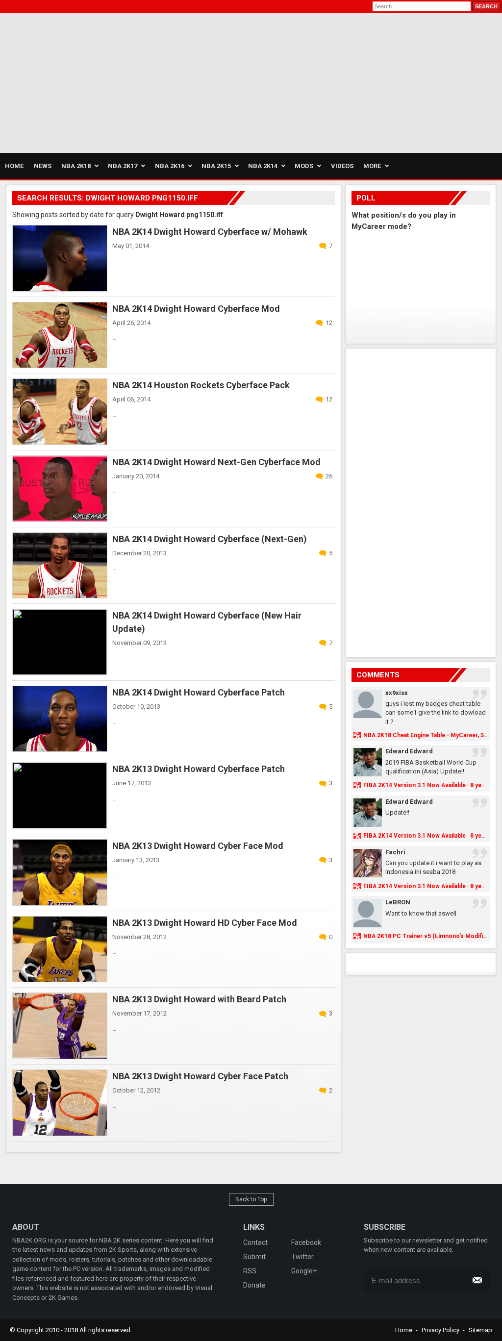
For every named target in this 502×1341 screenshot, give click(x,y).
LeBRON (397, 902)
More (372, 166)
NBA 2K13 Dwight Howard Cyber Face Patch (200, 1076)
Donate (254, 1285)
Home (403, 1330)
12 (329, 322)
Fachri (395, 852)
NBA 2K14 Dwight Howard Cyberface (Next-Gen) (209, 539)
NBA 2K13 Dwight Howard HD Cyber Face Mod (204, 923)
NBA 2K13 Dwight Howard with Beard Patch (199, 999)
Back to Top (251, 1199)
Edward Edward (409, 751)
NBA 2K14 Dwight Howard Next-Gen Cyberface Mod (216, 462)
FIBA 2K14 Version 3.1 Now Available (414, 785)
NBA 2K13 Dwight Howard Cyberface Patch (198, 769)
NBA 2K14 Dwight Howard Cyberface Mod (196, 308)
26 (329, 476)
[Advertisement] (114, 81)
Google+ (304, 1271)
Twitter (302, 1257)
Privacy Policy (440, 1330)
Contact (255, 1242)
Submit (254, 1257)
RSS (249, 1271)
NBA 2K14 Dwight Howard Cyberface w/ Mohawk (209, 231)
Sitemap (480, 1330)
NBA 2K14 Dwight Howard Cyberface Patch (198, 692)
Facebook (306, 1242)
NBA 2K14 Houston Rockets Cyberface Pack (201, 385)
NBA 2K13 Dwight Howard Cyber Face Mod (197, 846)
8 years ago (486, 785)
